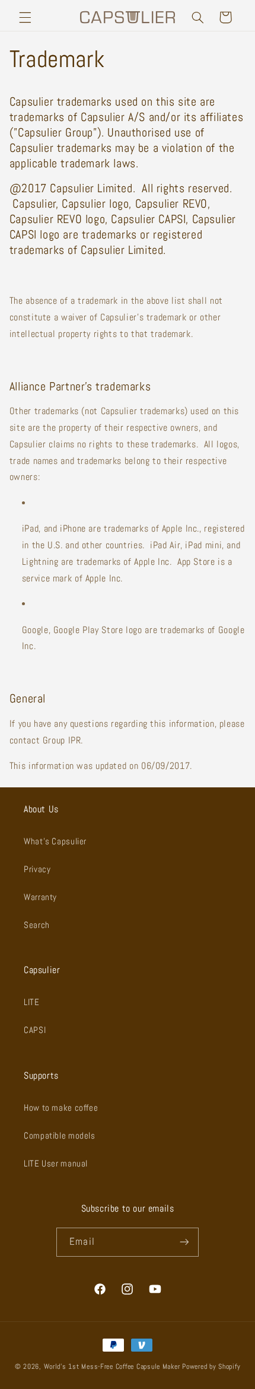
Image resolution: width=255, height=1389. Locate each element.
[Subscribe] (183, 1242)
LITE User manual (56, 1163)
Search (37, 925)
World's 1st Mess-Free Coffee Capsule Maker (112, 1366)
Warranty (40, 897)
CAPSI (35, 1030)
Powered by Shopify (211, 1366)
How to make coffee (61, 1107)
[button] (25, 17)
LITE (32, 1002)
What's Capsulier (55, 841)
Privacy (37, 869)
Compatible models (59, 1135)
